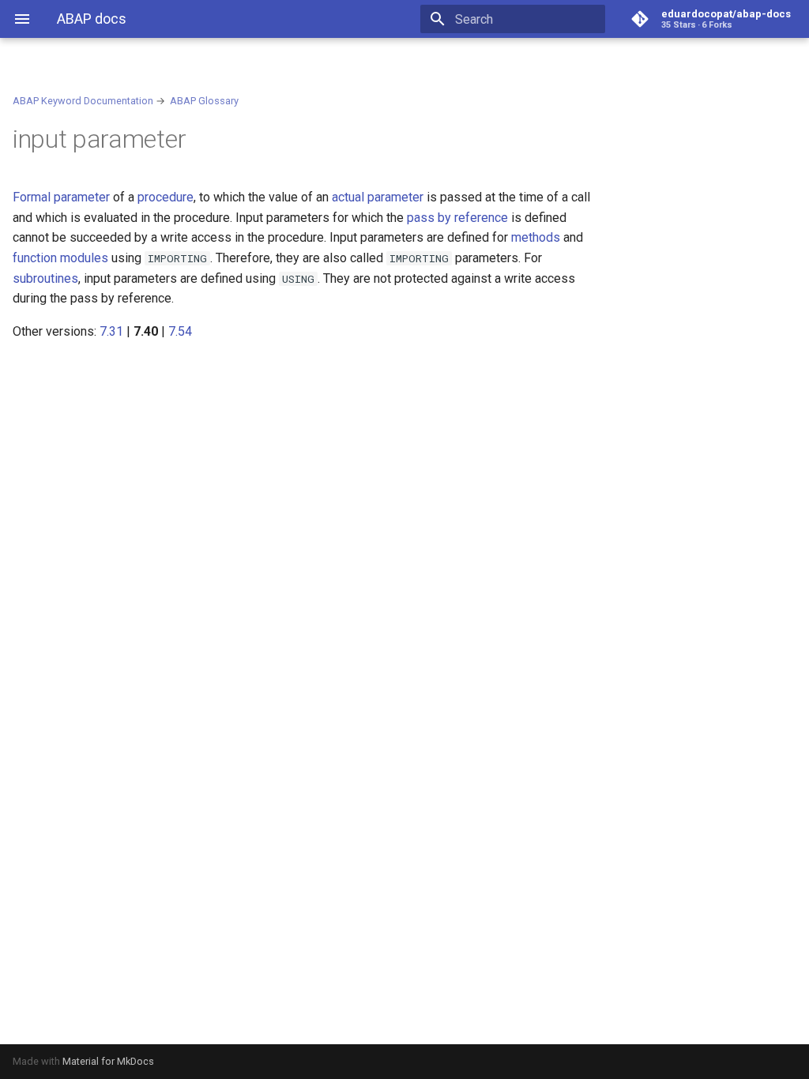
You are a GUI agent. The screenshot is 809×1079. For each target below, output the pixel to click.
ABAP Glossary (204, 101)
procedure (165, 197)
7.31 (111, 331)
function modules (60, 257)
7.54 (180, 331)
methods (535, 237)
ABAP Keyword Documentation (83, 101)
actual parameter (377, 197)
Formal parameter (61, 197)
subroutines (45, 278)
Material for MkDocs (108, 1061)
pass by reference (457, 217)
